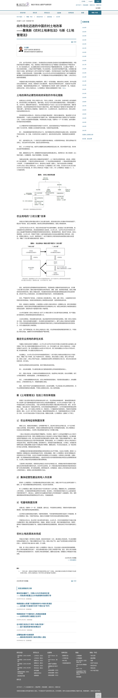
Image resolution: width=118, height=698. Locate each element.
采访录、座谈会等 (87, 138)
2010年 (84, 93)
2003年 (84, 122)
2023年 (84, 40)
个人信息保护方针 (29, 687)
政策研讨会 (65, 655)
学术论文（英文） (39, 668)
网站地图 (85, 5)
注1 (64, 88)
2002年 (84, 126)
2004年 (84, 118)
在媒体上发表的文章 (87, 134)
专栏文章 (93, 655)
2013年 (84, 81)
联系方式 (98, 5)
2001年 (84, 130)
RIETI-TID (79, 668)
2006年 (84, 110)
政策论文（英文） (39, 663)
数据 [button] (82, 13)
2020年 (58, 16)
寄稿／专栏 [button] (94, 13)
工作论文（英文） (39, 658)
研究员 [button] (35, 13)
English (91, 1)
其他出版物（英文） (53, 672)
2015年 (84, 73)
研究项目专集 (21, 676)
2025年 (84, 31)
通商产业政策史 (52, 663)
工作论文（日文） (39, 655)
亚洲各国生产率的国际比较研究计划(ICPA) (81, 672)
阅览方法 (92, 5)
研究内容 (20, 652)
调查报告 (36, 675)
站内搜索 (98, 8)
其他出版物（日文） (53, 670)
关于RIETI (78, 5)
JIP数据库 (79, 655)
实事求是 (49, 16)
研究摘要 (36, 670)
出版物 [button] (59, 13)
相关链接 (78, 677)
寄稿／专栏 (29, 16)
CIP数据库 (79, 658)
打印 (75, 42)
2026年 (84, 27)
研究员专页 (40, 16)
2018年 (84, 60)
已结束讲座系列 (66, 663)
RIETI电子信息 (94, 670)
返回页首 (98, 695)
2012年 (84, 85)
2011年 (84, 89)
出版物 (49, 652)
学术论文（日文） (39, 665)
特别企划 (93, 668)
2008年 (84, 101)
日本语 (83, 1)
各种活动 (64, 652)
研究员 (19, 679)
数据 (76, 652)
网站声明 (38, 687)
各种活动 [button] (71, 13)
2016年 (84, 68)
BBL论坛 (64, 660)
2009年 (84, 97)
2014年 (84, 77)
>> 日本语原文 (72, 560)
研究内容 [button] (23, 13)
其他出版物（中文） (53, 675)
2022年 (84, 44)
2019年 (84, 56)
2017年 (84, 64)
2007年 (84, 105)
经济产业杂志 (94, 663)
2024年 (84, 36)
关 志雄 (26, 47)
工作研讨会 (65, 658)
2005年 (84, 114)
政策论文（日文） (39, 660)
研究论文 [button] (47, 13)
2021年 (84, 48)
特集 (92, 660)
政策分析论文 (37, 673)
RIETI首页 (19, 16)
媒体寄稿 (93, 658)
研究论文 (36, 652)
